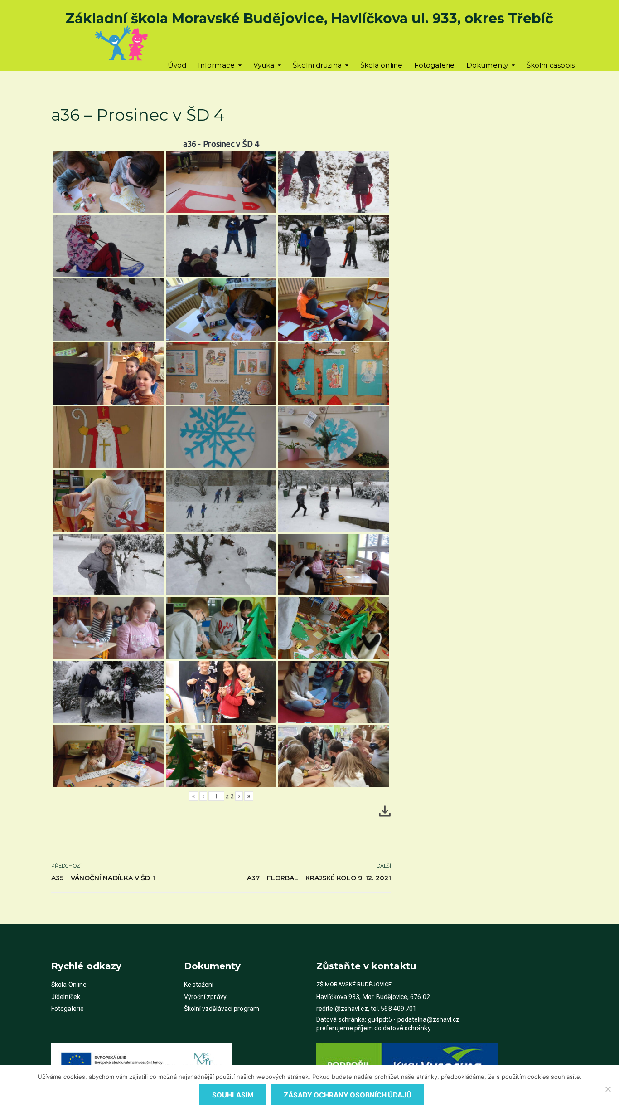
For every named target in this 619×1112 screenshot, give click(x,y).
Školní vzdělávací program (222, 1008)
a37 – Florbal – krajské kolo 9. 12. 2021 (319, 878)
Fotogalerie (434, 65)
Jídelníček (65, 996)
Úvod (177, 65)
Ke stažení (199, 984)
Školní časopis (551, 65)
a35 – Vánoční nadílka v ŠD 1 (103, 878)
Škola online (381, 65)
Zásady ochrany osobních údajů (347, 1095)
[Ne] (607, 1088)
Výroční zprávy (205, 996)
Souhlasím (233, 1095)
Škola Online (69, 984)
